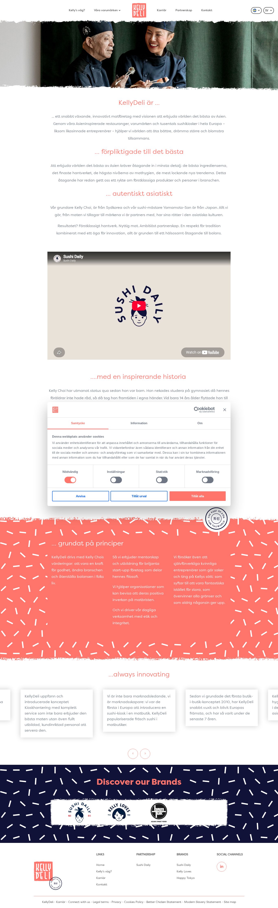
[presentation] (133, 754)
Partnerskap (183, 10)
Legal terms (101, 902)
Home (100, 865)
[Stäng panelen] (224, 409)
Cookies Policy (133, 902)
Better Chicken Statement (163, 902)
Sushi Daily (143, 865)
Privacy (116, 902)
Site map (230, 902)
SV (267, 10)
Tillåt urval (139, 496)
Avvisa (80, 496)
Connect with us (79, 902)
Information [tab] (139, 423)
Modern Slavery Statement (202, 902)
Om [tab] (199, 423)
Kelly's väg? (77, 10)
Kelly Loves (184, 871)
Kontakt (206, 10)
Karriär (161, 10)
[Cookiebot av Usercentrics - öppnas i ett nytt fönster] (197, 410)
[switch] (116, 480)
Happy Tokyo (186, 878)
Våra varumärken (106, 10)
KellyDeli (47, 902)
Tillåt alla (197, 496)
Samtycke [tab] (78, 423)
